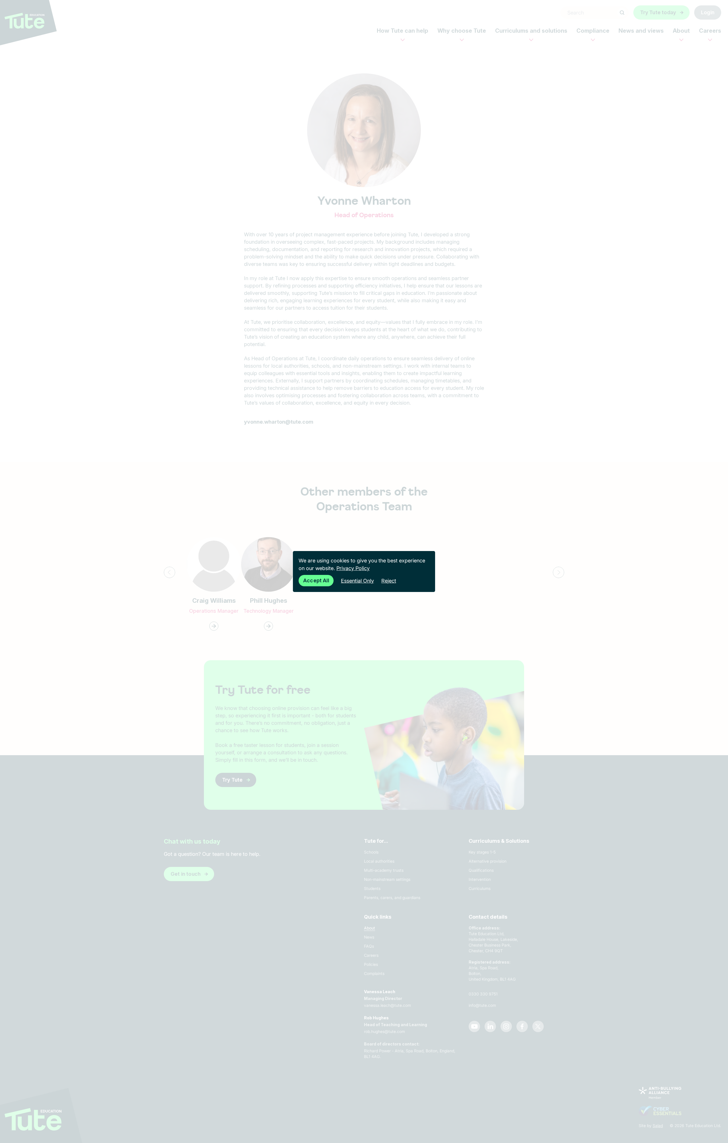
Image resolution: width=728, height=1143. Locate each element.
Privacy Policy (353, 568)
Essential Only (357, 581)
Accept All (316, 580)
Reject (388, 581)
